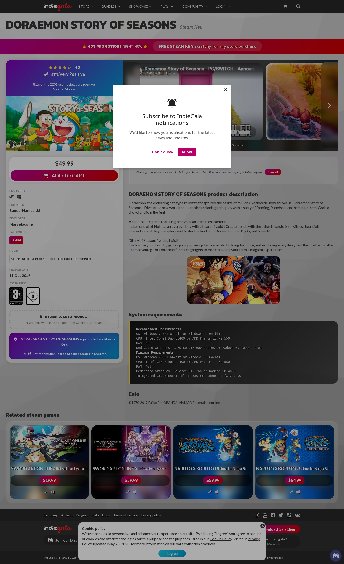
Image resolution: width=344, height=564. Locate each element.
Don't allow (162, 152)
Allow (187, 152)
